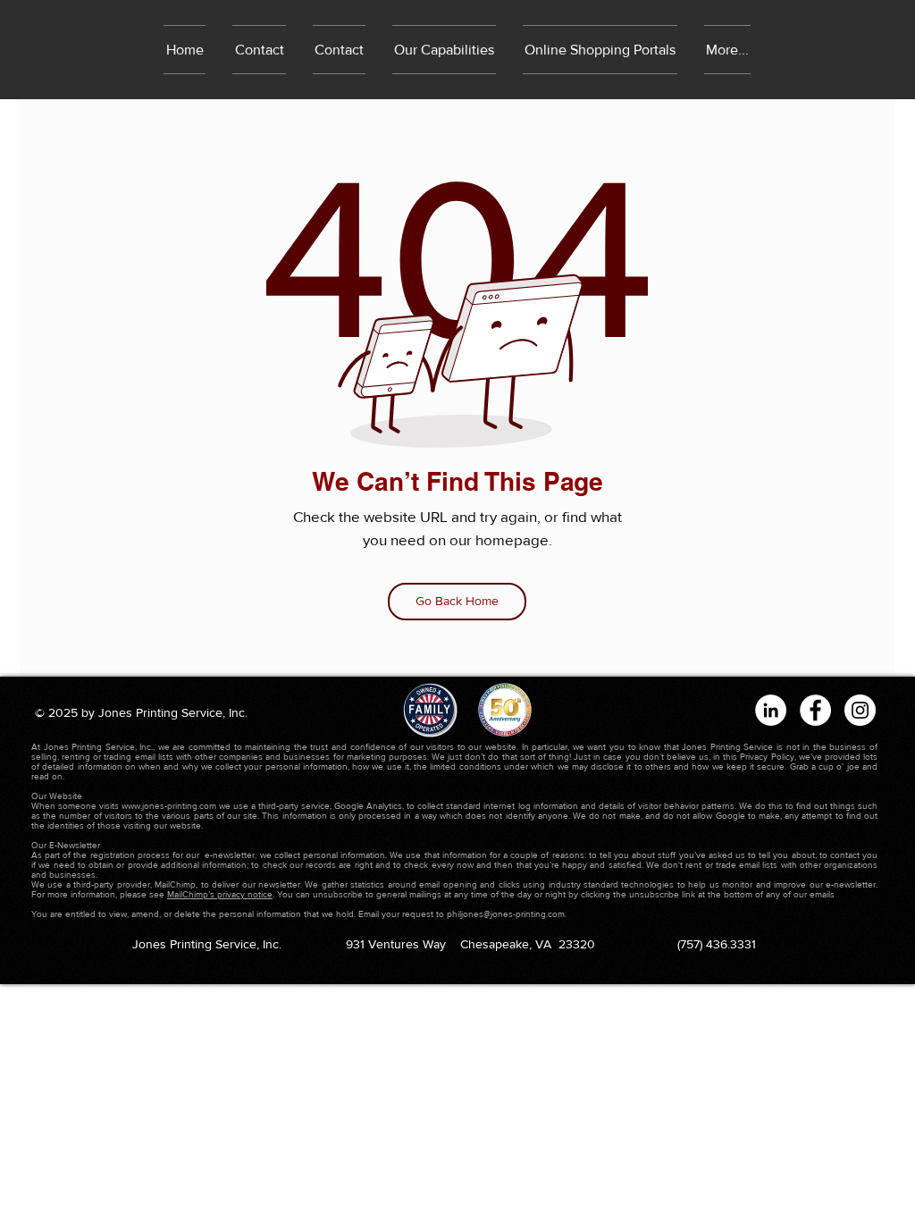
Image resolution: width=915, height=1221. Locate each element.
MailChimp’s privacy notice (220, 894)
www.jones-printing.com (169, 806)
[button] (600, 49)
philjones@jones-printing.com (506, 914)
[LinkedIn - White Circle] (770, 710)
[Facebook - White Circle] (815, 710)
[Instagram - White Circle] (860, 710)
